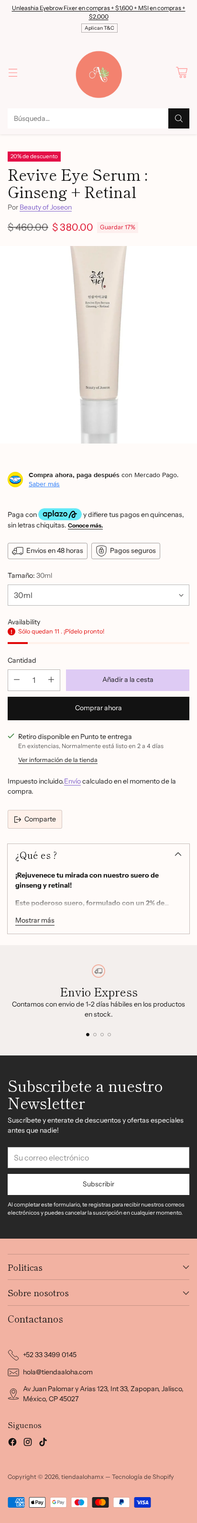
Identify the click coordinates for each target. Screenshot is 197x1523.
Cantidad (22, 660)
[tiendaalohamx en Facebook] (12, 1443)
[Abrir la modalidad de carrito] (181, 72)
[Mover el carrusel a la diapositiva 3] (102, 1034)
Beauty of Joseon (46, 207)
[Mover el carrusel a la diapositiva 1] (87, 1034)
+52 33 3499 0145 (50, 1354)
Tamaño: (30, 575)
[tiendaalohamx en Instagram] (27, 1443)
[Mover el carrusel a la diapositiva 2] (95, 1034)
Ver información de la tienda (58, 759)
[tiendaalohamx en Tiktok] (43, 1443)
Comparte (40, 819)
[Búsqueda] (178, 118)
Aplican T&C (99, 28)
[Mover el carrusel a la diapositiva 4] (109, 1034)
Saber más (44, 484)
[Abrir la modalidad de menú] (12, 72)
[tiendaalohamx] (98, 72)
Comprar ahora (98, 707)
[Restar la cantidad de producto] (16, 680)
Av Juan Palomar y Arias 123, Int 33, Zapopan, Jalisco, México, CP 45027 (103, 1393)
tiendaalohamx (82, 1476)
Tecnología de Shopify (143, 1476)
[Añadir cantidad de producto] (51, 680)
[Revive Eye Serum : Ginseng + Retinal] (98, 345)
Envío (72, 781)
